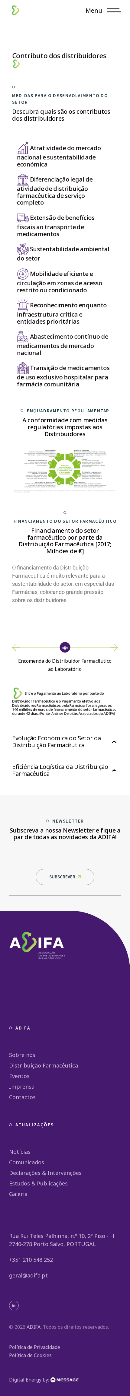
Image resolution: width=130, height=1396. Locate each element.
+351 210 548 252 (31, 1259)
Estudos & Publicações (38, 1183)
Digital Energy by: (29, 1379)
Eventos (19, 1076)
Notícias (20, 1151)
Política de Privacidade (34, 1347)
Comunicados (26, 1162)
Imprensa (21, 1086)
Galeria (18, 1194)
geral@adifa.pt (28, 1275)
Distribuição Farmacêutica (43, 1065)
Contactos (22, 1097)
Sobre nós (22, 1054)
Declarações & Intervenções (45, 1172)
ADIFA (34, 1327)
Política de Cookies (30, 1355)
